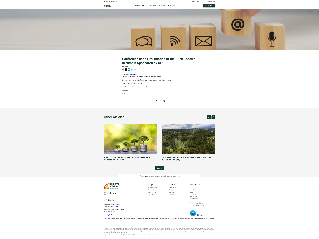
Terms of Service (153, 194)
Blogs (171, 190)
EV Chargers (193, 194)
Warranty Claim (152, 187)
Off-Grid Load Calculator (197, 205)
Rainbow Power (132, 75)
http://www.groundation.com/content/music (134, 87)
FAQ (191, 187)
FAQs (198, 1)
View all (159, 168)
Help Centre (193, 190)
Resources (202, 1)
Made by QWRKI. (109, 215)
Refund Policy (152, 192)
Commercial (161, 6)
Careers (171, 194)
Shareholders (194, 198)
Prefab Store (192, 1)
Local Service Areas (196, 201)
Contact (171, 192)
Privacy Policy (152, 190)
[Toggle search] (200, 5)
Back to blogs (161, 101)
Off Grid (144, 6)
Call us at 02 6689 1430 (111, 1)
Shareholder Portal (211, 1)
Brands (192, 192)
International (171, 6)
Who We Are (172, 187)
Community (152, 6)
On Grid (137, 6)
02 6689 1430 (113, 206)
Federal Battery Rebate (196, 203)
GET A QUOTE (209, 5)
